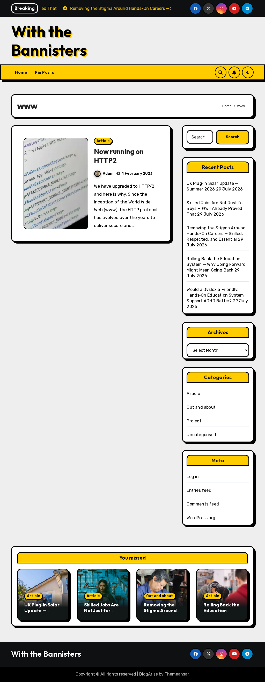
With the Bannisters (49, 40)
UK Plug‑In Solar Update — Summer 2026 (42, 610)
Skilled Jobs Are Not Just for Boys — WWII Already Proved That (215, 208)
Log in (193, 476)
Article (103, 141)
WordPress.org (201, 517)
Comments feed (203, 504)
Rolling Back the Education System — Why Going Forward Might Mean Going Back (216, 264)
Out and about (201, 407)
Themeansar (177, 674)
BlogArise (148, 674)
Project (194, 421)
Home (21, 72)
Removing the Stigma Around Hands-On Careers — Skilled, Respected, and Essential (216, 233)
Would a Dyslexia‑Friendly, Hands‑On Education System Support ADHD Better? (215, 295)
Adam (108, 173)
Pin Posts (44, 72)
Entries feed (199, 490)
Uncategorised (201, 434)
